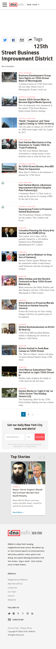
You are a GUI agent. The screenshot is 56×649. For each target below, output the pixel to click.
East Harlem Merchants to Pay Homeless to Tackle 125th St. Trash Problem (35, 145)
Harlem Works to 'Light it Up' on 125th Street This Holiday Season (36, 393)
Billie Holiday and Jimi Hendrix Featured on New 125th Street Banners (35, 281)
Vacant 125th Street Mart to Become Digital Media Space (34, 101)
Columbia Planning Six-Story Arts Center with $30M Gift (36, 232)
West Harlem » (26, 73)
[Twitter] (9, 613)
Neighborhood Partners (18, 579)
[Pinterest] (18, 613)
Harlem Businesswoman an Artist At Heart (36, 328)
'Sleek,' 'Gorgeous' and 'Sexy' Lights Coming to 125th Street (35, 122)
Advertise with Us (15, 583)
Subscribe (40, 436)
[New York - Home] (16, 4)
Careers (11, 595)
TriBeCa (16, 487)
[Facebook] (14, 613)
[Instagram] (28, 613)
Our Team (12, 591)
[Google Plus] (23, 613)
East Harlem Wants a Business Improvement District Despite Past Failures (35, 187)
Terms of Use (18, 446)
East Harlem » (26, 140)
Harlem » (23, 228)
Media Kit (12, 599)
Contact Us (12, 587)
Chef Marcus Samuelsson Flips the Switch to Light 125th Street (36, 371)
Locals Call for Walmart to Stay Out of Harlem (35, 256)
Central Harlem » (28, 97)
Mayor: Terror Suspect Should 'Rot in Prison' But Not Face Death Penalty (27, 492)
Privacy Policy (31, 446)
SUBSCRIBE (18, 619)
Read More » (18, 512)
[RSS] (32, 613)
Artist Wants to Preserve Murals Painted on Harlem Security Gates (36, 305)
